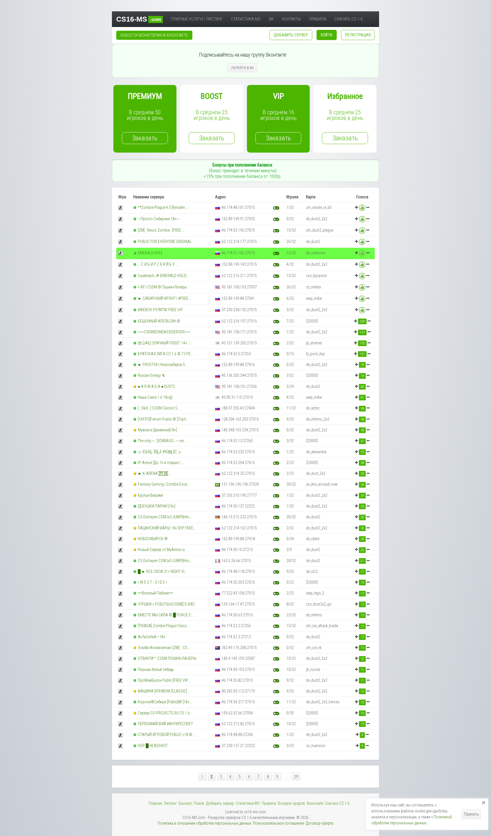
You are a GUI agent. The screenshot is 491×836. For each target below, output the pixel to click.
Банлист (185, 803)
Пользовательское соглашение (278, 823)
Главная (155, 803)
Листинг (170, 803)
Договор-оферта (319, 823)
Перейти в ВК (242, 68)
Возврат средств (291, 803)
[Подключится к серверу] (276, 207)
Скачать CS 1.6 (348, 19)
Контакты (291, 19)
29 (296, 776)
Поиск (199, 803)
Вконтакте (315, 803)
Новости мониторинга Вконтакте (154, 35)
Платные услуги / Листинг (197, 19)
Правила (317, 19)
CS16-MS (138, 19)
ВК (271, 19)
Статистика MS (246, 19)
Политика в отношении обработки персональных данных (204, 823)
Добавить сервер (220, 803)
